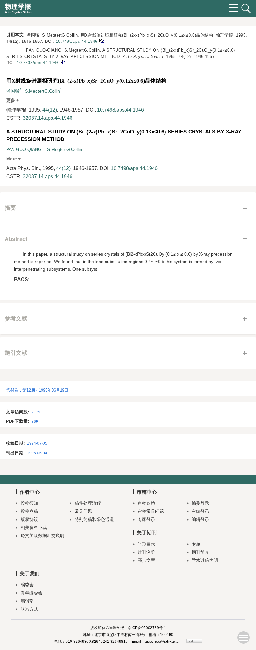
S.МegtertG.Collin (42, 90)
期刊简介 (200, 552)
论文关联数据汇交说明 (42, 535)
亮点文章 (146, 560)
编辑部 (27, 600)
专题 (196, 544)
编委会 (27, 584)
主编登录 (200, 511)
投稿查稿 (29, 511)
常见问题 (83, 511)
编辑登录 (200, 519)
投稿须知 (29, 503)
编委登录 (200, 503)
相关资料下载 (34, 527)
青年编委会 (31, 592)
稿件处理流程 (88, 503)
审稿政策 (146, 503)
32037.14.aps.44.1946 (47, 118)
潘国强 (12, 90)
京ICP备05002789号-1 (147, 628)
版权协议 (29, 519)
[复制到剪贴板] (101, 40)
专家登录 (146, 519)
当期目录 (146, 544)
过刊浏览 (146, 552)
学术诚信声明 (205, 560)
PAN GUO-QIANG (24, 149)
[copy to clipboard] (62, 61)
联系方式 (29, 609)
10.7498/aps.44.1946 (76, 41)
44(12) (49, 109)
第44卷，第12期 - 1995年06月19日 (37, 390)
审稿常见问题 (151, 511)
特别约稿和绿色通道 (94, 519)
